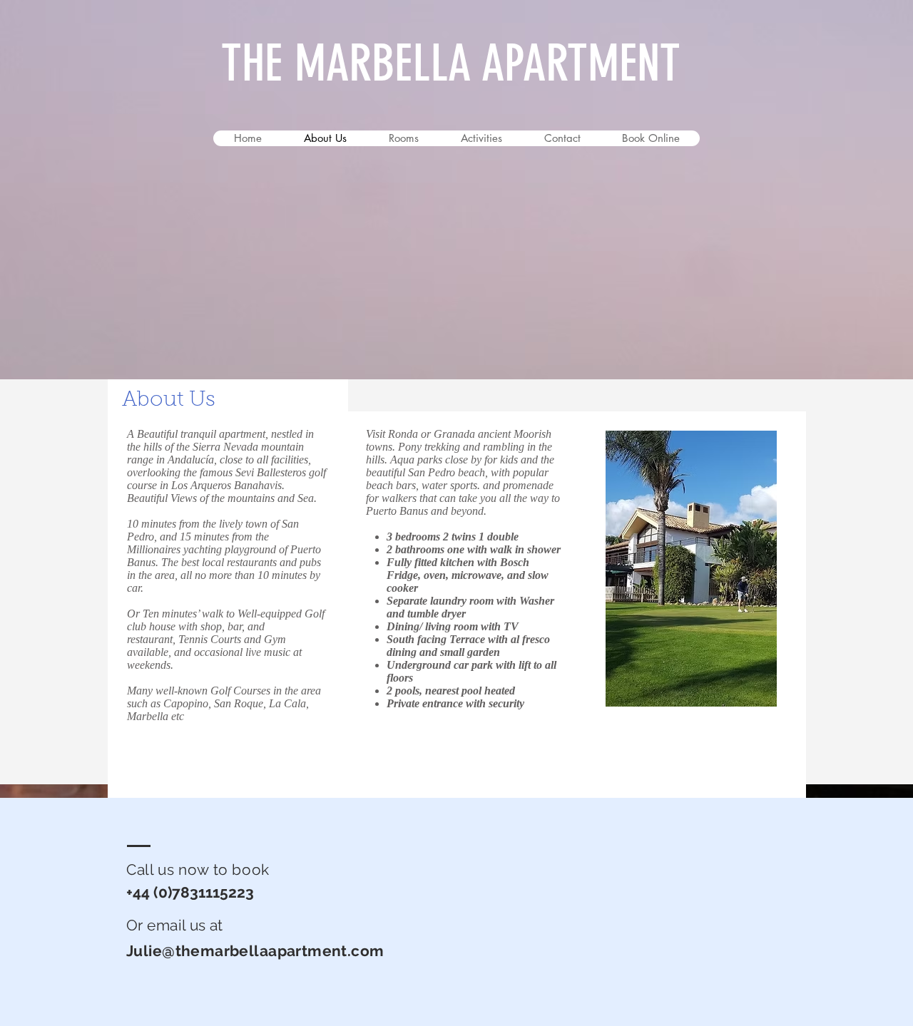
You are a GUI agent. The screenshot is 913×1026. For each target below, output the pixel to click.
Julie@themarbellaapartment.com (255, 951)
